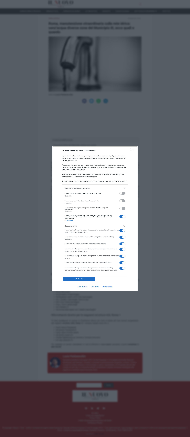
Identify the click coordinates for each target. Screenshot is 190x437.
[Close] (133, 151)
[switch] (122, 193)
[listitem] (95, 188)
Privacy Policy (107, 286)
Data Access (95, 286)
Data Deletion (82, 286)
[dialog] (95, 218)
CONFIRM (79, 279)
